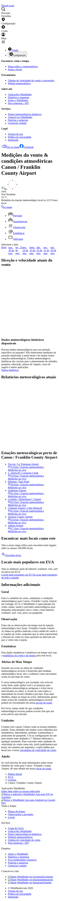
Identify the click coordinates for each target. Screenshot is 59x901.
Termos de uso (15, 134)
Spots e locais (15, 69)
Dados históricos (10, 370)
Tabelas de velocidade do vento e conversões (31, 80)
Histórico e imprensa (18, 97)
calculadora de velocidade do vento (38, 750)
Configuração (19, 55)
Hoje (3, 247)
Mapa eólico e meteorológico (23, 66)
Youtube (47, 882)
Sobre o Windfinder (18, 100)
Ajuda (15, 50)
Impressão (13, 140)
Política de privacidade (19, 137)
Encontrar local (13, 555)
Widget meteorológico (19, 83)
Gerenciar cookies (17, 123)
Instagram (48, 879)
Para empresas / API (18, 103)
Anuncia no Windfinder (20, 117)
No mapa (7, 207)
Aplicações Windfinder (20, 94)
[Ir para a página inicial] (1, 2)
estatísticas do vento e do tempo (19, 655)
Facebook (28, 147)
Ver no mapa (13, 147)
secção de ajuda (44, 702)
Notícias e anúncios (18, 120)
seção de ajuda (43, 768)
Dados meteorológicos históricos (24, 114)
